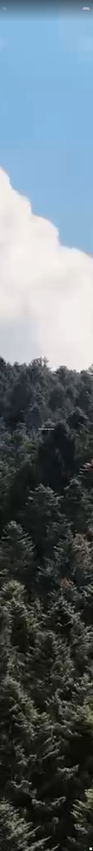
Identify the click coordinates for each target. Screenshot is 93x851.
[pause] (85, 846)
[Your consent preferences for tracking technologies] (91, 849)
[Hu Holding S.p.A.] (86, 8)
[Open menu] (4, 8)
